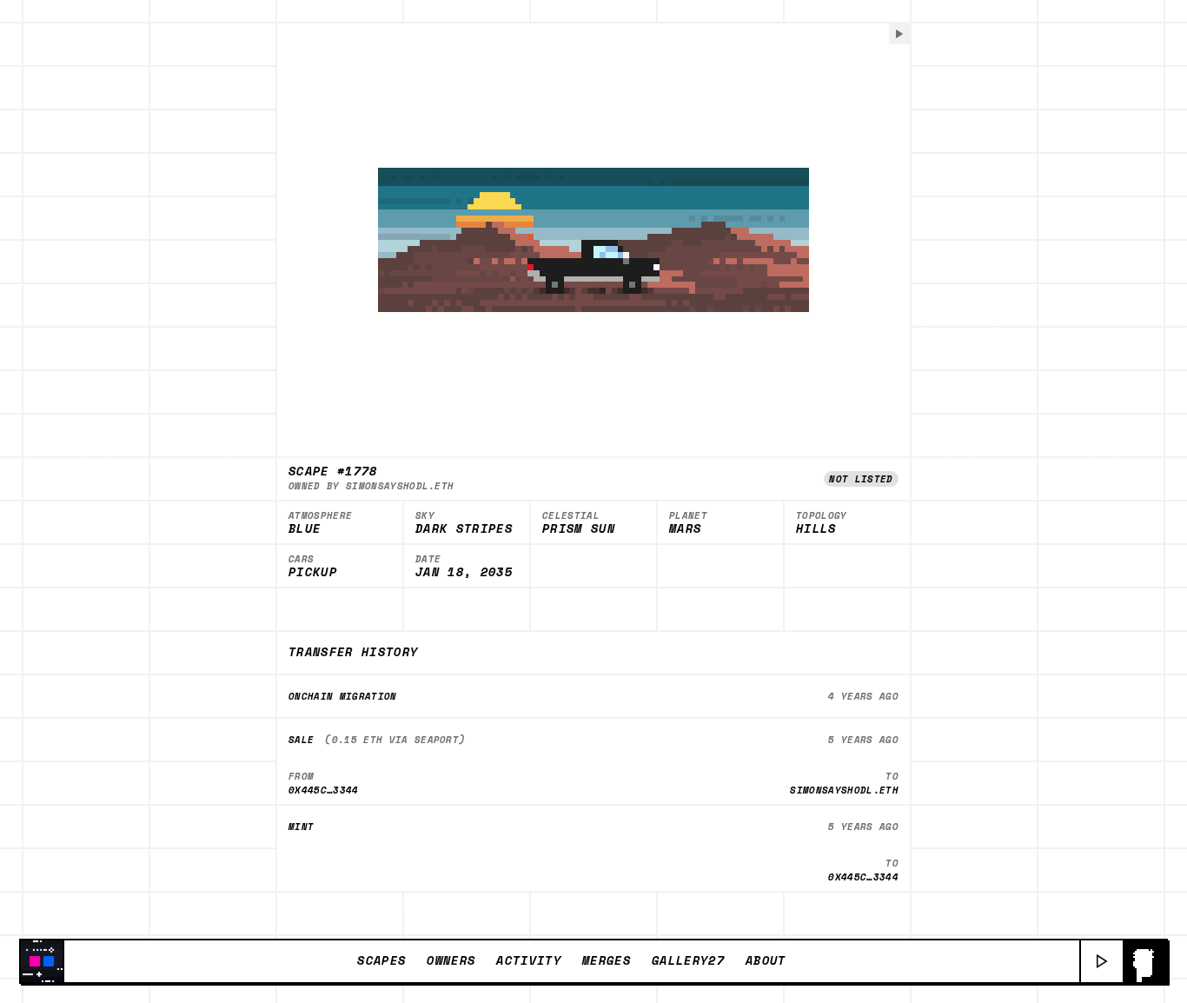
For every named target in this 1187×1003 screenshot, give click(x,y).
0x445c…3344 (323, 789)
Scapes (381, 960)
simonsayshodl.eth (400, 485)
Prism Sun (578, 529)
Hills (816, 529)
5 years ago (863, 740)
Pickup (312, 573)
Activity (528, 960)
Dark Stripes (464, 529)
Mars (685, 529)
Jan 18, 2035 (464, 573)
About (766, 960)
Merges (606, 960)
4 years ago (863, 696)
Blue (304, 529)
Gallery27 (688, 960)
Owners (451, 960)
